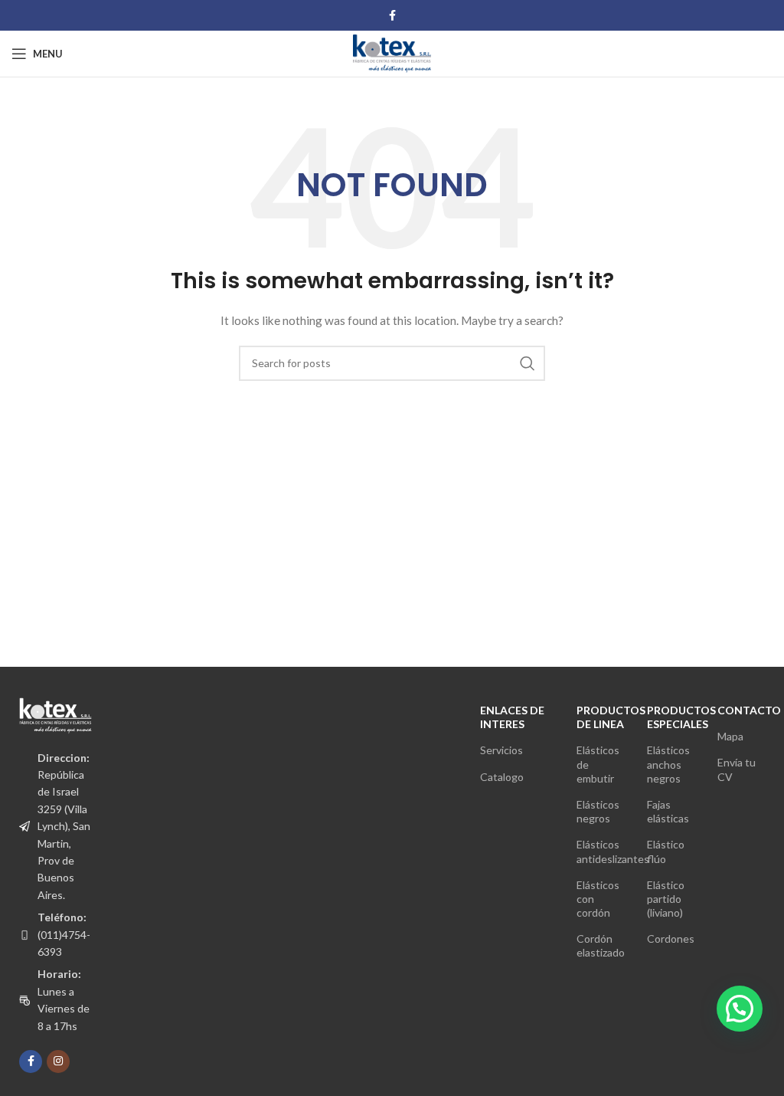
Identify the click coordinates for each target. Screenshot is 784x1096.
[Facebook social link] (392, 15)
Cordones (670, 938)
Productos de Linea (600, 717)
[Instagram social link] (58, 1061)
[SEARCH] (527, 363)
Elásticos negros (598, 811)
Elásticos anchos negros (668, 763)
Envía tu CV (736, 769)
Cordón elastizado (600, 945)
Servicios (501, 749)
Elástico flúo (665, 851)
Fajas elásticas (668, 811)
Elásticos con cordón (598, 898)
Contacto (741, 710)
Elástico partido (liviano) (665, 898)
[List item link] (55, 934)
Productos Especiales (670, 717)
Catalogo (502, 776)
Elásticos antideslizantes (600, 851)
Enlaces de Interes (512, 717)
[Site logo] (392, 52)
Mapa (730, 736)
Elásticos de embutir (598, 763)
